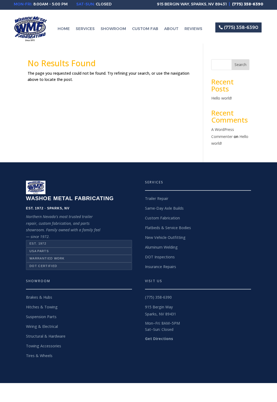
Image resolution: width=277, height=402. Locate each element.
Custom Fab (145, 29)
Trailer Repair (156, 198)
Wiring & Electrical (42, 326)
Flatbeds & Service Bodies (168, 227)
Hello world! (221, 98)
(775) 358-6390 (241, 27)
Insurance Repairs (160, 266)
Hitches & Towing (42, 306)
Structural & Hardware (45, 336)
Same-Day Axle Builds (164, 208)
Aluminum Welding (161, 247)
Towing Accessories (43, 345)
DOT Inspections (160, 256)
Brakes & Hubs (39, 297)
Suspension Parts (41, 316)
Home (64, 29)
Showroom (113, 29)
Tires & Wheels (39, 355)
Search (240, 64)
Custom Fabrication (162, 217)
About (171, 29)
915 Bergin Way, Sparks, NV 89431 (192, 4)
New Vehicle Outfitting (165, 237)
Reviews (193, 29)
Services (85, 29)
